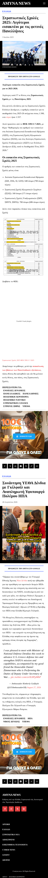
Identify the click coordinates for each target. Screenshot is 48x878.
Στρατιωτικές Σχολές (15, 403)
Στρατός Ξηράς (11, 406)
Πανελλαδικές (11, 393)
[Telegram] (20, 466)
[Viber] (26, 466)
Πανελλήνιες (31, 393)
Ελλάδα (6, 11)
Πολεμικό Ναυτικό (14, 400)
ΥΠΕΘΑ (26, 406)
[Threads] (23, 808)
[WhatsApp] (15, 466)
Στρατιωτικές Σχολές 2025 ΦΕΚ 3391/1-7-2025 (18, 360)
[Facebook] (4, 466)
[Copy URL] (31, 466)
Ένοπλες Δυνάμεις (14, 390)
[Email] (36, 466)
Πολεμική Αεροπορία (16, 397)
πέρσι (8, 117)
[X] (10, 466)
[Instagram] (11, 808)
